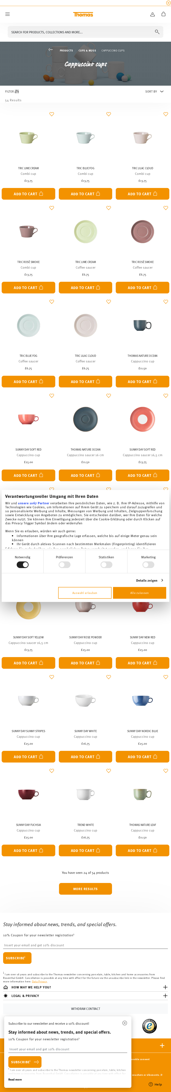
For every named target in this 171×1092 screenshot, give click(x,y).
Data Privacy (39, 981)
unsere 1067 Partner (33, 502)
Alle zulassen (139, 593)
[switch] (64, 564)
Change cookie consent (135, 1059)
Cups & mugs (87, 50)
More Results (85, 888)
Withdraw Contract (85, 1009)
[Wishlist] (51, 115)
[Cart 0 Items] (163, 14)
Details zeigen (146, 580)
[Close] (124, 1023)
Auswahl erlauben (84, 593)
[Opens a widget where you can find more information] (155, 1084)
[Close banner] (168, 2)
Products (66, 50)
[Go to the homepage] (83, 14)
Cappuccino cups (113, 50)
